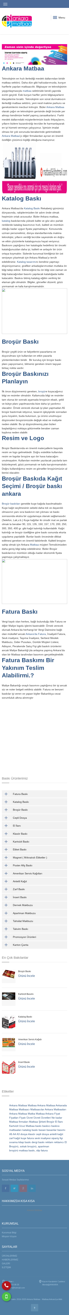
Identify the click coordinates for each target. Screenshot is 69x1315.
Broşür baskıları (11, 503)
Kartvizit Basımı (25, 994)
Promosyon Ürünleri (24, 936)
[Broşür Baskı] (8, 976)
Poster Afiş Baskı (22, 865)
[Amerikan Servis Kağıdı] (8, 1044)
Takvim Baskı (20, 928)
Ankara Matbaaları (55, 1109)
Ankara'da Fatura (36, 634)
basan (42, 1129)
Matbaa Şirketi (37, 1121)
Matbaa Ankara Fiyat (48, 1113)
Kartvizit (13, 1125)
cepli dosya (42, 1134)
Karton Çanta (20, 944)
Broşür (50, 1121)
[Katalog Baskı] (8, 1021)
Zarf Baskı (19, 889)
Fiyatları (14, 1117)
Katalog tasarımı (26, 261)
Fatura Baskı (20, 611)
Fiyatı (22, 1117)
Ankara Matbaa (23, 68)
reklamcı (59, 1142)
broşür (42, 391)
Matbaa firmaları (18, 1121)
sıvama (13, 1142)
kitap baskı (24, 1142)
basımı (61, 1129)
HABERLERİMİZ (10, 1259)
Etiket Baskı (19, 849)
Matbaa (34, 544)
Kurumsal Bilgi (9, 1232)
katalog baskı (30, 1129)
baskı (38, 1125)
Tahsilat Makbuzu (23, 921)
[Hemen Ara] (6, 1285)
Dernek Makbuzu (23, 905)
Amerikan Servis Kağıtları (27, 873)
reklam (49, 1142)
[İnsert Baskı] (8, 1067)
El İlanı (17, 825)
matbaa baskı (27, 1150)
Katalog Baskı (21, 198)
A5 (10, 1134)
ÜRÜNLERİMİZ (9, 1256)
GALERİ (6, 1263)
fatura (30, 1138)
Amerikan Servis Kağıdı (30, 1039)
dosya (23, 1134)
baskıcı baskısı (51, 1125)
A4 (14, 1134)
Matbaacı (24, 1109)
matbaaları (15, 1129)
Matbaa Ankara (36, 1105)
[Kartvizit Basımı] (8, 999)
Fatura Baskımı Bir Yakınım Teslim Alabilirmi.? (28, 668)
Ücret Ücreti (33, 1117)
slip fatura (42, 1150)
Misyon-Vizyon (9, 1236)
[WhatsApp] (6, 1296)
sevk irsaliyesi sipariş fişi (49, 1138)
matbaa (27, 90)
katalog (6, 220)
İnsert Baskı (20, 897)
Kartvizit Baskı (21, 841)
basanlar (52, 1129)
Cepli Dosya (20, 817)
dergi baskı (38, 1142)
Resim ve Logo (23, 438)
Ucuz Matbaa (27, 1125)
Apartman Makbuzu (24, 913)
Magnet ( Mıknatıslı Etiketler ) (30, 857)
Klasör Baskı (20, 833)
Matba (31, 1113)
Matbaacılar (37, 1109)
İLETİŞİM (6, 1267)
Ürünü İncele (26, 975)
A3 (18, 1134)
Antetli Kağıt (20, 881)
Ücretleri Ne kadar (51, 1117)
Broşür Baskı (21, 341)
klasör (31, 1134)
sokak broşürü (28, 1146)
